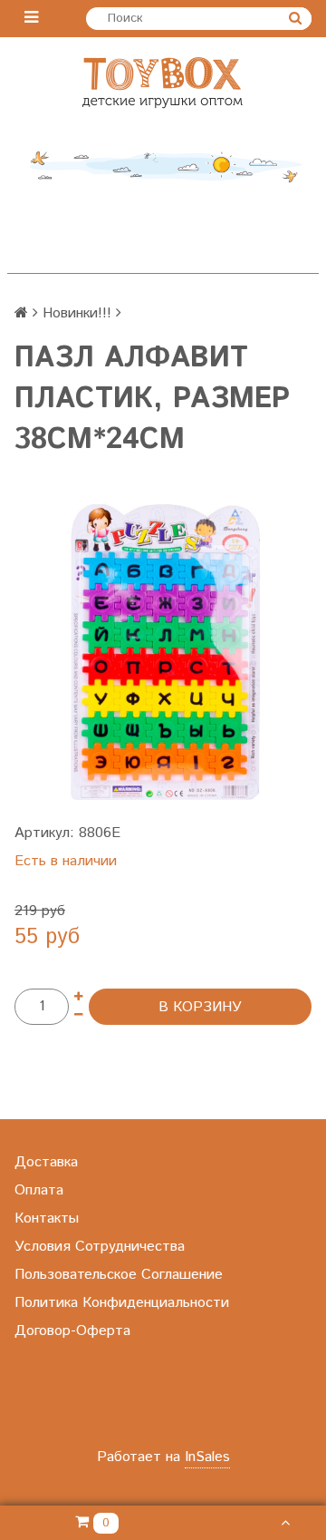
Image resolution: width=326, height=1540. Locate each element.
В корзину (200, 1007)
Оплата (38, 1190)
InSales (207, 1457)
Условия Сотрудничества (99, 1246)
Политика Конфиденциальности (121, 1302)
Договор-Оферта (72, 1331)
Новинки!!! (77, 313)
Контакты (46, 1218)
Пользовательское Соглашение (118, 1274)
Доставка (46, 1162)
